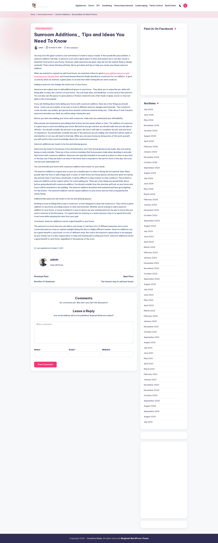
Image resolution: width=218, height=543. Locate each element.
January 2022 (150, 321)
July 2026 (148, 109)
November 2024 (151, 157)
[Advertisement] (153, 479)
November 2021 (151, 326)
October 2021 (150, 332)
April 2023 (149, 242)
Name (37, 349)
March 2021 (149, 369)
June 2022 (149, 295)
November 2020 (151, 390)
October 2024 (150, 162)
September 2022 (152, 279)
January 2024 (150, 205)
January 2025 (150, 152)
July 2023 (148, 231)
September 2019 (151, 411)
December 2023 (151, 210)
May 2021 (148, 358)
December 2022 (151, 263)
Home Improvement (44, 28)
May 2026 (148, 120)
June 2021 (148, 353)
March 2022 (149, 310)
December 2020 (151, 385)
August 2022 (150, 284)
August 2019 (150, 416)
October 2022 (150, 273)
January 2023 (150, 257)
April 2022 (149, 305)
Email (72, 349)
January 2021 (150, 379)
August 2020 (150, 406)
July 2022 (148, 289)
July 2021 (148, 348)
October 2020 (150, 395)
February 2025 (151, 146)
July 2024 (148, 178)
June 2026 (149, 115)
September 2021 (151, 337)
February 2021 (150, 374)
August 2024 (150, 173)
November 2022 (151, 268)
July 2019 (148, 422)
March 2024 (149, 194)
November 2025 (151, 125)
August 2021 (150, 342)
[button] (56, 265)
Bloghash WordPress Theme (135, 538)
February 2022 (151, 316)
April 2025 (149, 141)
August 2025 (150, 136)
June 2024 (149, 183)
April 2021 (148, 363)
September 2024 (152, 167)
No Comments (72, 48)
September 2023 (152, 220)
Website (106, 349)
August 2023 (150, 226)
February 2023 (151, 252)
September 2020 (152, 401)
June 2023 (149, 236)
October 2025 (150, 130)
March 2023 (149, 247)
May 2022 (148, 300)
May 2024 (148, 189)
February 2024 (151, 199)
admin (54, 259)
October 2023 (150, 215)
